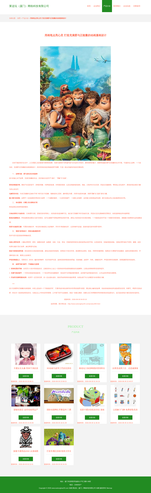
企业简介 (97, 6)
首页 (89, 6)
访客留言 (136, 6)
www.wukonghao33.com (60, 488)
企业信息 (126, 6)
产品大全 (107, 6)
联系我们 (116, 6)
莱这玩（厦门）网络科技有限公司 (29, 6)
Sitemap (109, 488)
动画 (70, 488)
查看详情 (26, 376)
